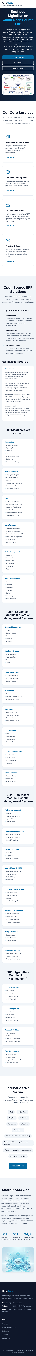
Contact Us (6, 1338)
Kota (7, 3)
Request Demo (18, 68)
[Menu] (33, 4)
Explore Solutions (18, 57)
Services (5, 1324)
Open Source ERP (9, 1327)
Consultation (18, 63)
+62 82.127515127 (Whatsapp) (20, 1306)
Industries (5, 1331)
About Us (5, 1335)
